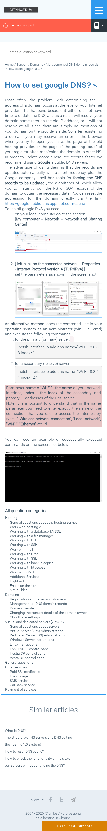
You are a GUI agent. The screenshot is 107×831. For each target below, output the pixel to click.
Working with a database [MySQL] (35, 531)
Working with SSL (23, 558)
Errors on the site (23, 585)
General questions (19, 662)
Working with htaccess (27, 567)
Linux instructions (23, 644)
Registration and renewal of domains (38, 599)
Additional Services (24, 577)
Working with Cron (24, 554)
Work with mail (21, 549)
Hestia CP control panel (28, 653)
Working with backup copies (31, 563)
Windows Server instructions (32, 640)
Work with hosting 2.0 (27, 527)
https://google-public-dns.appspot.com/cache (45, 203)
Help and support (22, 25)
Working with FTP (23, 540)
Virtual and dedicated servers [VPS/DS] (34, 622)
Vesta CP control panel (27, 658)
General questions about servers (35, 626)
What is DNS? (15, 731)
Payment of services (20, 689)
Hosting (11, 518)
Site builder (18, 590)
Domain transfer (22, 608)
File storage (19, 676)
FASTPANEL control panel (29, 649)
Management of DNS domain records (38, 604)
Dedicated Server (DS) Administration (38, 635)
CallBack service (22, 685)
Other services (16, 667)
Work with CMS (22, 572)
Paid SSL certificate (25, 672)
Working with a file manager (31, 536)
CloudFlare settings (25, 617)
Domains (12, 595)
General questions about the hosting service (43, 522)
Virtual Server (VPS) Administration (37, 631)
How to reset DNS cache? (24, 751)
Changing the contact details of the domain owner (48, 613)
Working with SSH (24, 545)
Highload (17, 581)
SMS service (19, 681)
